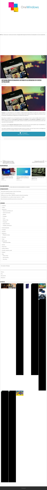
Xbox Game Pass (6, 257)
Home (2, 34)
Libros (4, 218)
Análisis (3, 207)
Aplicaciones (6, 34)
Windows (3, 252)
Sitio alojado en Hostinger (5, 265)
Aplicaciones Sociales (12, 34)
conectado (18, 187)
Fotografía (4, 216)
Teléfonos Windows (5, 248)
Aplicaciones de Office (7, 242)
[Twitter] (22, 488)
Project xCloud (5, 255)
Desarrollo (4, 231)
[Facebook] (21, 488)
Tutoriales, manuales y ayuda (7, 250)
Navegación (5, 221)
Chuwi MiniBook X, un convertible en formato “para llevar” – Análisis (12, 197)
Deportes (4, 214)
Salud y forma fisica (6, 223)
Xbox (3, 254)
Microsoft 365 (3, 275)
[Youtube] (24, 488)
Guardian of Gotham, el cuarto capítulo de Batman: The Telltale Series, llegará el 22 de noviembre (9, 162)
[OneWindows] (23, 6)
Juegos (3, 239)
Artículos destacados (5, 227)
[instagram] (25, 488)
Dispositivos (4, 233)
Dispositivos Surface (6, 234)
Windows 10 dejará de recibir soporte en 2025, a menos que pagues (7, 177)
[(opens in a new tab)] (19, 393)
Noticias (3, 244)
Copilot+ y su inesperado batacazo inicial (8, 193)
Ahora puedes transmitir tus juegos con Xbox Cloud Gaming (11, 191)
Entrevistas (4, 237)
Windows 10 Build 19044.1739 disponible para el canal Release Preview (23, 177)
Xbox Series (5, 259)
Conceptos (4, 229)
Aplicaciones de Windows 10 (8, 210)
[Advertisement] (23, 22)
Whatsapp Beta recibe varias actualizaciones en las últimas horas (38, 161)
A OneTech (4, 205)
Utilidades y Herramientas (7, 225)
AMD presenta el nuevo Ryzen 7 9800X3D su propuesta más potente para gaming (14, 195)
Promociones (4, 246)
